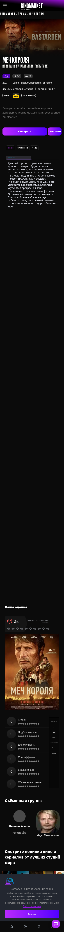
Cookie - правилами (32, 906)
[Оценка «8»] (39, 628)
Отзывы (34, 148)
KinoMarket (7, 13)
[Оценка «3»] (17, 628)
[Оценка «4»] (21, 628)
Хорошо (32, 914)
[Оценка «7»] (34, 628)
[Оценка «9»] (43, 628)
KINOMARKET (32, 6)
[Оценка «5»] (26, 628)
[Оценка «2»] (13, 628)
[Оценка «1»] (8, 628)
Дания (16, 82)
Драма (22, 13)
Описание (12, 157)
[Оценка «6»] (30, 628)
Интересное (22, 148)
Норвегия (35, 82)
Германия (47, 82)
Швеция (25, 82)
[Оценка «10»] (47, 628)
